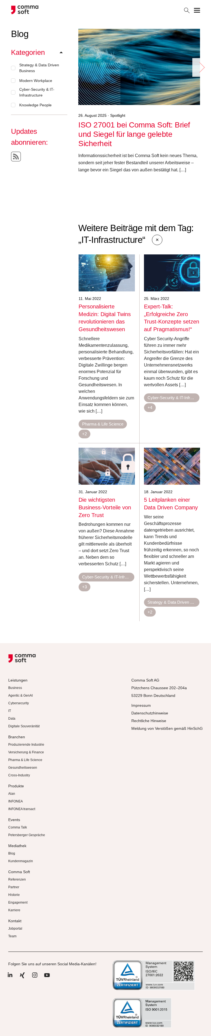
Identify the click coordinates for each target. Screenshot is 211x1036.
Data (11, 718)
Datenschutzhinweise (149, 713)
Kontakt (14, 921)
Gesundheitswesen (22, 768)
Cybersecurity (18, 703)
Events (14, 820)
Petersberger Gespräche (26, 835)
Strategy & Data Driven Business (39, 68)
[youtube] (47, 977)
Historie (14, 895)
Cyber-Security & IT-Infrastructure (36, 92)
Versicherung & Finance (26, 752)
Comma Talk (17, 827)
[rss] (16, 156)
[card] (107, 272)
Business (15, 688)
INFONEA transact (21, 809)
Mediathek (17, 846)
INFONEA (15, 801)
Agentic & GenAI (20, 695)
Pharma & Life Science (102, 424)
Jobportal (15, 928)
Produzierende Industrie (26, 745)
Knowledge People (35, 105)
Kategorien (28, 52)
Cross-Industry (19, 775)
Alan (11, 794)
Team (12, 936)
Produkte (16, 786)
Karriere (14, 910)
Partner (13, 887)
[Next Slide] (201, 67)
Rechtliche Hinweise (148, 721)
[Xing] (22, 977)
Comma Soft (19, 872)
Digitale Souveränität (24, 726)
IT (9, 711)
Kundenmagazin (20, 861)
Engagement (17, 902)
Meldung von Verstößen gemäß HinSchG (167, 728)
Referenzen (17, 879)
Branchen (16, 737)
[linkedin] (9, 977)
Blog (11, 853)
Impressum (141, 705)
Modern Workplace (35, 80)
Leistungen (17, 680)
